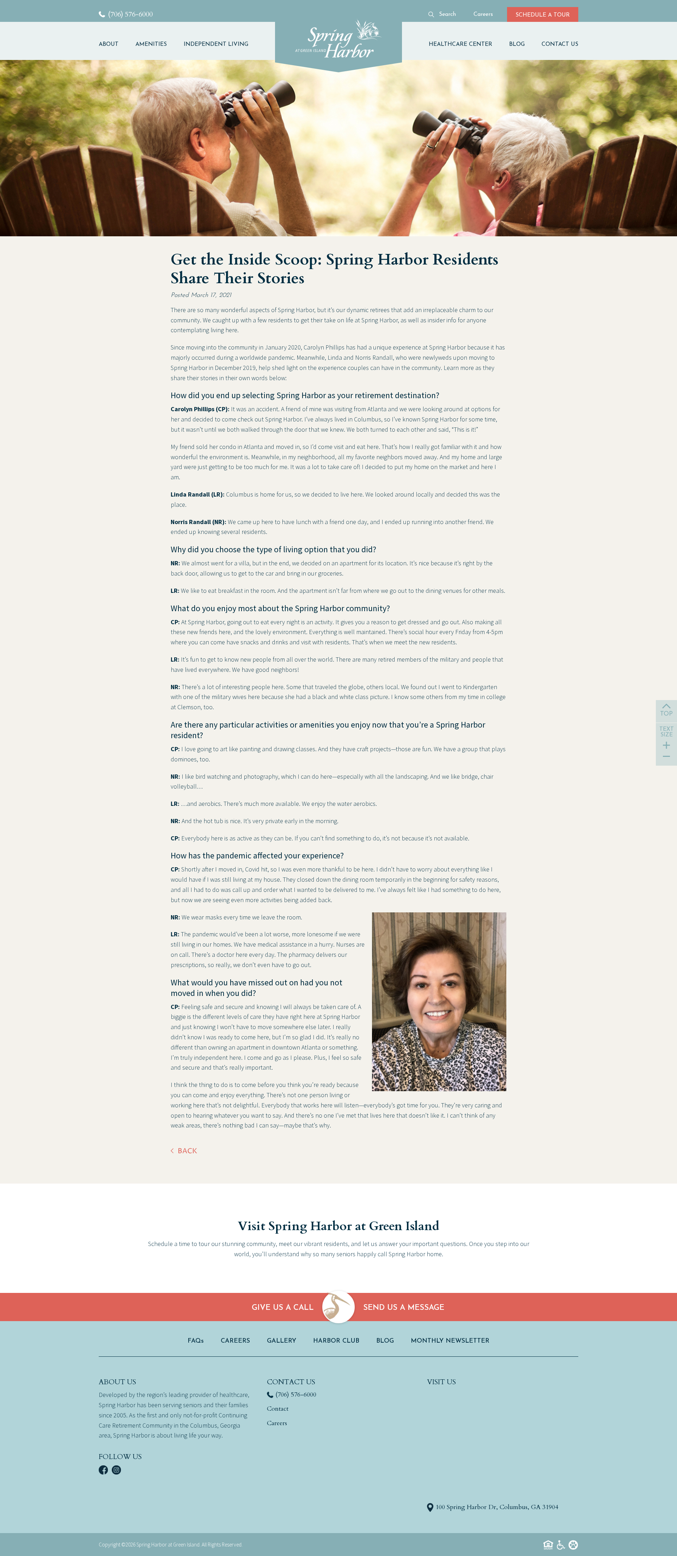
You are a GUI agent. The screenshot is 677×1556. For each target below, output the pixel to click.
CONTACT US (560, 44)
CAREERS (235, 1341)
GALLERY (281, 1341)
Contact (277, 1408)
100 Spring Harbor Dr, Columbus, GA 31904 (496, 1507)
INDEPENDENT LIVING (216, 44)
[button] (113, 44)
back (187, 1151)
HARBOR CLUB (336, 1341)
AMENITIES (151, 44)
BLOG (517, 44)
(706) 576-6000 (295, 1394)
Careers (277, 1423)
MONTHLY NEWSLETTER (450, 1341)
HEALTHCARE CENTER (460, 44)
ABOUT (108, 44)
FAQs (196, 1341)
